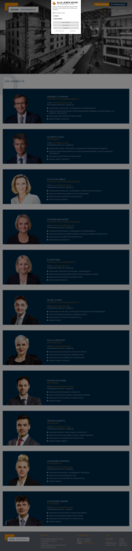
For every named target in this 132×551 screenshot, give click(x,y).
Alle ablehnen (66, 25)
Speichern (66, 28)
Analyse (56, 16)
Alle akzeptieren (66, 22)
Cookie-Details (72, 30)
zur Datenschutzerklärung (59, 30)
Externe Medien (58, 18)
